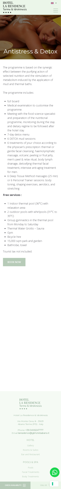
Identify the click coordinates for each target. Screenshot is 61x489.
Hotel (30, 440)
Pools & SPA (30, 462)
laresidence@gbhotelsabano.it (33, 433)
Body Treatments (30, 476)
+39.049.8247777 (34, 430)
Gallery (30, 445)
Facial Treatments (30, 472)
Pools (30, 467)
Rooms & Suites (30, 449)
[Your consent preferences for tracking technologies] (54, 484)
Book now (14, 262)
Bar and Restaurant (30, 454)
